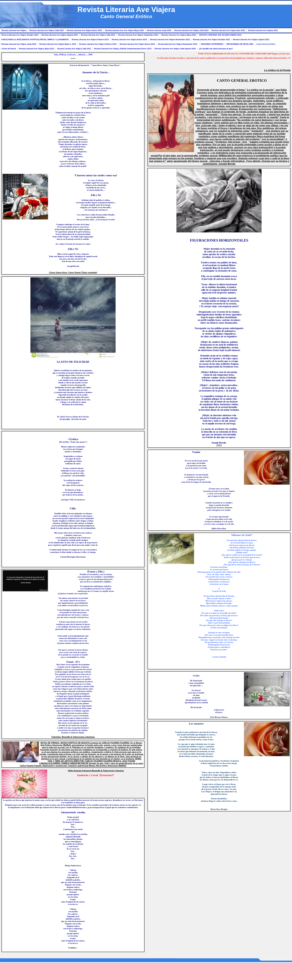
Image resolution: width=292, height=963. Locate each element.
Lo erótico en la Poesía (277, 70)
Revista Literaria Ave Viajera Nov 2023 (228, 30)
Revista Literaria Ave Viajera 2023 (263, 30)
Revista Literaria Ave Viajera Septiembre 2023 (138, 35)
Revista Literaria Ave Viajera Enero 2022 (137, 44)
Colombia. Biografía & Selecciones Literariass (73, 737)
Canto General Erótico (265, 44)
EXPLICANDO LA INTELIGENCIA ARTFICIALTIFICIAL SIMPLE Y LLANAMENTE (35, 40)
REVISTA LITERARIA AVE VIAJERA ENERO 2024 (220, 35)
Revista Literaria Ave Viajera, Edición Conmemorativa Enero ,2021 (123, 49)
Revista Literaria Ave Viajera (14, 30)
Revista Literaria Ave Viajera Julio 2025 (47, 30)
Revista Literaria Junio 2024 (159, 30)
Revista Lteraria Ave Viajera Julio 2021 (74, 49)
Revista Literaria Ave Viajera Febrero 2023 (90, 40)
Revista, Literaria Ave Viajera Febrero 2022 (98, 44)
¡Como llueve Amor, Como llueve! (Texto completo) (73, 272)
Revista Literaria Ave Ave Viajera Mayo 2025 (124, 30)
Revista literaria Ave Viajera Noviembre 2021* (178, 44)
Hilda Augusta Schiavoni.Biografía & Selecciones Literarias (96, 771)
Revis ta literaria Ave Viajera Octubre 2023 (20, 35)
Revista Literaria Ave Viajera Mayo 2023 (178, 35)
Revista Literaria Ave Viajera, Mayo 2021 (36, 49)
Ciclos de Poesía (9, 49)
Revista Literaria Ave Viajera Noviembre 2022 (170, 40)
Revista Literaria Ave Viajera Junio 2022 (19, 44)
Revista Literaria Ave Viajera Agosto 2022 (251, 40)
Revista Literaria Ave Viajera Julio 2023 (98, 35)
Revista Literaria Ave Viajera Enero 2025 (84, 30)
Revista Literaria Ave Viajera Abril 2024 (191, 30)
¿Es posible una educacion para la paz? (216, 49)
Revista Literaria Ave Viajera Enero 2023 (129, 40)
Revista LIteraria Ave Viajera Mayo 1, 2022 (57, 44)
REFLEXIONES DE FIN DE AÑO (239, 44)
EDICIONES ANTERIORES (212, 44)
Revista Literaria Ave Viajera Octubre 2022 (211, 40)
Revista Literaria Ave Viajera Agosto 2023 (60, 35)
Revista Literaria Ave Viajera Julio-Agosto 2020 (175, 49)
